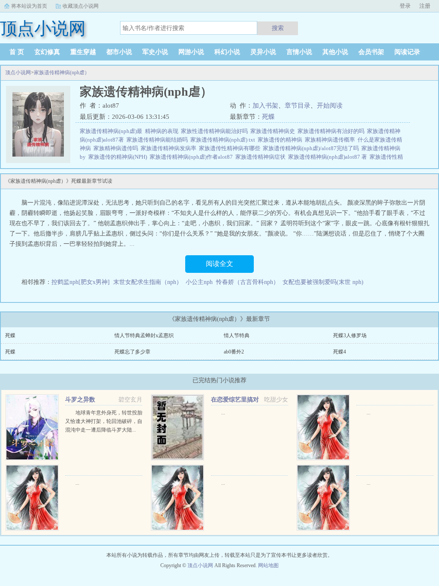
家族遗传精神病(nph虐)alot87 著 (329, 157)
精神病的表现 (163, 131)
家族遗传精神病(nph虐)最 (112, 131)
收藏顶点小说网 (81, 6)
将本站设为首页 (29, 6)
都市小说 (119, 51)
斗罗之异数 (80, 399)
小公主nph (199, 282)
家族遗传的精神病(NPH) (119, 157)
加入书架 (265, 105)
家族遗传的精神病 (281, 139)
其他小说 (335, 51)
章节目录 (297, 105)
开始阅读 (330, 105)
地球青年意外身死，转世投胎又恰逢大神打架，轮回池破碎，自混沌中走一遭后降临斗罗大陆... (103, 421)
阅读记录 (407, 51)
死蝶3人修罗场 (350, 335)
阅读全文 (219, 263)
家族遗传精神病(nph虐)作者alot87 (192, 157)
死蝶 (268, 116)
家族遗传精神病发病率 (170, 148)
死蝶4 (339, 352)
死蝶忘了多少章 (132, 352)
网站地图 (268, 565)
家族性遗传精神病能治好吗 (215, 131)
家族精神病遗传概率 (331, 139)
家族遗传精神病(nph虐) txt (224, 139)
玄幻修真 (47, 51)
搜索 (278, 27)
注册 (424, 6)
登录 (405, 6)
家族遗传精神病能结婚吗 (158, 139)
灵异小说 (263, 51)
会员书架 (371, 51)
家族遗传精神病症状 (261, 157)
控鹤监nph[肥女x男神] (80, 282)
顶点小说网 (18, 72)
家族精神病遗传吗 (117, 148)
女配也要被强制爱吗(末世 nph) (323, 282)
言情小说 (299, 51)
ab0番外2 (234, 352)
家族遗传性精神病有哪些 (231, 148)
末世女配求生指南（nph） (147, 282)
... (223, 413)
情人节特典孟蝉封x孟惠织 (144, 335)
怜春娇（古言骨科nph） (247, 282)
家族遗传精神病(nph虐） (62, 72)
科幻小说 (227, 51)
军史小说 (155, 51)
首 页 (16, 51)
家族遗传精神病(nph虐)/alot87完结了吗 (312, 148)
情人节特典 (237, 335)
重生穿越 (83, 51)
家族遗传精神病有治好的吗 (332, 131)
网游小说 (191, 51)
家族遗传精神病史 (274, 131)
